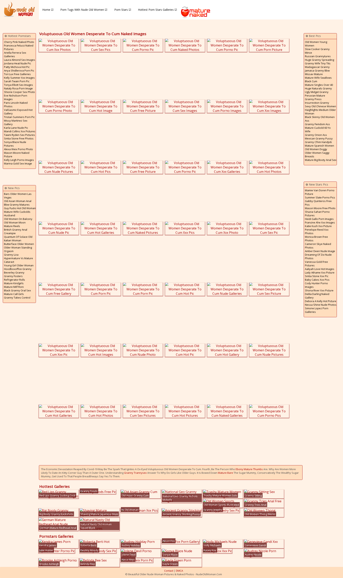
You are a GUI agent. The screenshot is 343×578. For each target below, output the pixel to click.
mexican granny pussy (319, 138)
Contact (168, 570)
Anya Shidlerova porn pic (19, 70)
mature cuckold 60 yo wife (318, 129)
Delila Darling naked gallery (317, 295)
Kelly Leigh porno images (19, 160)
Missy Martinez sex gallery (15, 122)
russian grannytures (318, 56)
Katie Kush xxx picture (318, 226)
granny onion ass (316, 135)
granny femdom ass (317, 124)
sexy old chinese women (320, 106)
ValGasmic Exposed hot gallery (18, 111)
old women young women (316, 43)
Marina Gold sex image (18, 163)
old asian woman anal (17, 201)
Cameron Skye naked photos (318, 245)
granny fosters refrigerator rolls (14, 277)
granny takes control (17, 297)
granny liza (11, 254)
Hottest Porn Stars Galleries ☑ (157, 10)
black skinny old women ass (320, 118)
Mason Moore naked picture (16, 154)
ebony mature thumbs (249, 469)
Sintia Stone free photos (19, 138)
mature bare (225, 473)
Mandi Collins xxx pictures (19, 131)
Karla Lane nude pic (16, 128)
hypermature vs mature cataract (18, 260)
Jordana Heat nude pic (17, 63)
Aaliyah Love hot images (319, 269)
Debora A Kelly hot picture (320, 301)
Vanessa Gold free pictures (316, 263)
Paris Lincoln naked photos (16, 104)
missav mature (314, 74)
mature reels (12, 226)
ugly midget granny (317, 92)
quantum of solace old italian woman (18, 238)
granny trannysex (135, 473)
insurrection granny (317, 102)
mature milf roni (14, 287)
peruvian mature (315, 95)
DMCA (179, 570)
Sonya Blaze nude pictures (15, 143)
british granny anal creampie (15, 231)
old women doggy (316, 149)
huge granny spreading (319, 60)
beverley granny (14, 272)
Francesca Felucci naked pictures (18, 47)
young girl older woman (19, 265)
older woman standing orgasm (18, 249)
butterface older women (19, 244)
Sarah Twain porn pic (16, 81)
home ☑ (48, 10)
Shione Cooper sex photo (19, 92)
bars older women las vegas (18, 195)
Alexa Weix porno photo (18, 149)
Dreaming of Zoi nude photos (318, 256)
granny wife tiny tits (317, 63)
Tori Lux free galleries (17, 74)
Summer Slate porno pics (320, 197)
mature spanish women (319, 145)
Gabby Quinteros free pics (318, 202)
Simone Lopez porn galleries (316, 310)
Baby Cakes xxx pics (317, 279)
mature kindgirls (14, 283)
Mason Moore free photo (320, 208)
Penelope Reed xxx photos (317, 231)
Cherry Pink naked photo (19, 42)
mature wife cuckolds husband (17, 213)
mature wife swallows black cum (318, 79)
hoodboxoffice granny (18, 269)
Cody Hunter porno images (316, 285)
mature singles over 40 (319, 85)
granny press (313, 99)
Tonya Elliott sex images (18, 85)
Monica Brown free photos (316, 238)
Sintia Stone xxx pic (316, 276)
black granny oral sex (17, 290)
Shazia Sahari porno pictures (317, 213)
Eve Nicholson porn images (15, 97)
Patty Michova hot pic (17, 67)
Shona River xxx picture (319, 290)
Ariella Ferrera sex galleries (15, 54)
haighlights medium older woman (320, 111)
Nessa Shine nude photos (320, 304)
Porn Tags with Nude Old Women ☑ (83, 10)
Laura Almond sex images (19, 60)
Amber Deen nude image (320, 251)
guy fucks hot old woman (20, 208)
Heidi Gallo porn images (319, 219)
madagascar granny (317, 67)
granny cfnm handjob (318, 142)
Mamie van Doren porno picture (319, 192)
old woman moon (15, 222)
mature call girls (14, 294)
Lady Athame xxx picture (319, 272)
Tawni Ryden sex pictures (19, 135)
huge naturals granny (318, 88)
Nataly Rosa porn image (18, 88)
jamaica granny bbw (317, 70)
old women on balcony (18, 219)
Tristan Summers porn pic (19, 117)
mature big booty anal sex (320, 160)
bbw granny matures (17, 204)
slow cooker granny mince (317, 50)
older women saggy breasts (317, 154)
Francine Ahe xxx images (320, 222)
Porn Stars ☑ (122, 10)
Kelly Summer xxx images (19, 77)
